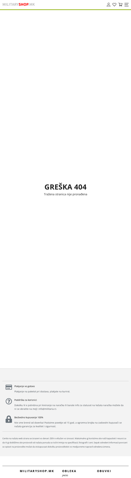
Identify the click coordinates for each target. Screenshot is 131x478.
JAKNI (65, 475)
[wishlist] (114, 5)
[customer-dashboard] (108, 5)
